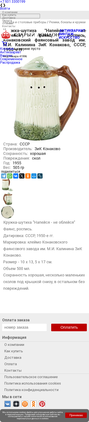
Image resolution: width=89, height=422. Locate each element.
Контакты (8, 26)
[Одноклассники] (27, 176)
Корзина (7, 49)
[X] (21, 176)
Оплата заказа (16, 320)
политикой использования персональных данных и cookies (37, 417)
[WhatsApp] (9, 176)
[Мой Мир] (34, 176)
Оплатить (69, 327)
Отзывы (7, 23)
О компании (9, 12)
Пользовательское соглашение (31, 377)
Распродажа (10, 62)
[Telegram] (3, 176)
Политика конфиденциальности (31, 390)
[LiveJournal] (40, 176)
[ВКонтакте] (15, 176)
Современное (11, 59)
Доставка (8, 17)
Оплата (7, 20)
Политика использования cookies (32, 383)
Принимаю (76, 415)
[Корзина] (44, 43)
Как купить (9, 15)
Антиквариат (10, 52)
